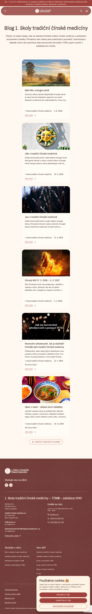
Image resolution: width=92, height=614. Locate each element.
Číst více (29, 115)
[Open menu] (5, 11)
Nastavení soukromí (63, 606)
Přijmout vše (63, 595)
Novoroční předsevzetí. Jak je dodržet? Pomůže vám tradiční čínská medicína (44, 345)
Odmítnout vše (63, 600)
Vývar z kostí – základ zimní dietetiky (44, 407)
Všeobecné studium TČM (14, 561)
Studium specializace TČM (15, 565)
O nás (39, 574)
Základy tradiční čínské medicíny (17, 556)
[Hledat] (81, 11)
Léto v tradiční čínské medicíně (41, 153)
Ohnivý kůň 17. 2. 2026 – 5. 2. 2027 (42, 280)
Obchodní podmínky (11, 590)
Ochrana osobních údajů (12, 594)
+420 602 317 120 (57, 522)
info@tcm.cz (54, 515)
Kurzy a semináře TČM (45, 561)
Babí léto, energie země (37, 90)
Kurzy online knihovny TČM (47, 565)
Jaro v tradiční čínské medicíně (41, 217)
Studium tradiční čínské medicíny (49, 552)
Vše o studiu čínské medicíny (16, 552)
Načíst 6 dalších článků (47, 442)
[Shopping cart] (86, 11)
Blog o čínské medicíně (45, 569)
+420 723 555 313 (57, 518)
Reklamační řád (9, 598)
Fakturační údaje (12, 536)
